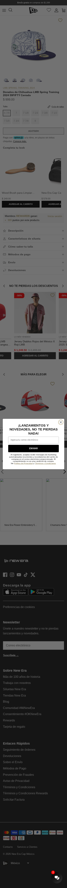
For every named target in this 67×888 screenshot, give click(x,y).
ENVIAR (33, 448)
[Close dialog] (60, 422)
